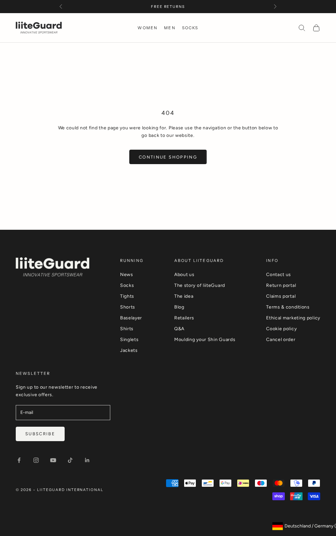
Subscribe (40, 433)
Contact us (278, 274)
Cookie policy (281, 329)
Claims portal (281, 296)
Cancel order (280, 339)
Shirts (127, 329)
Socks (127, 285)
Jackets (129, 350)
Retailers (184, 318)
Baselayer (131, 318)
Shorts (127, 307)
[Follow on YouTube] (53, 460)
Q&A (179, 329)
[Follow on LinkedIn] (87, 460)
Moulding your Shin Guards (205, 339)
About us (184, 274)
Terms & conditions (288, 307)
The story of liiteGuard (199, 285)
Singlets (129, 339)
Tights (127, 296)
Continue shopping (168, 157)
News (126, 274)
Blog (179, 307)
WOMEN (147, 27)
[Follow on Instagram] (36, 460)
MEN (169, 27)
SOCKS (190, 27)
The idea (184, 296)
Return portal (281, 285)
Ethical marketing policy (293, 318)
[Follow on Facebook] (19, 460)
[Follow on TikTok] (70, 460)
